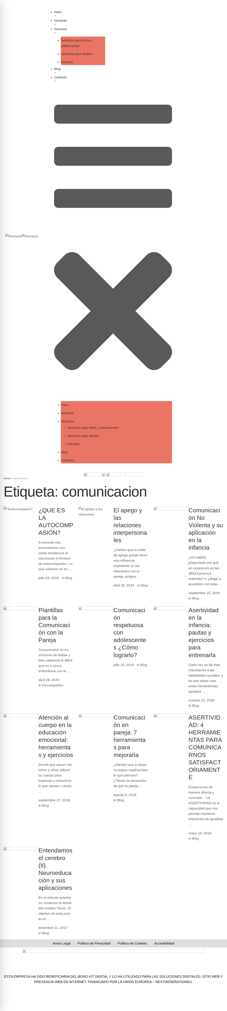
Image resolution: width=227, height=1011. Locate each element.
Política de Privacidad (94, 943)
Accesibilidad (164, 943)
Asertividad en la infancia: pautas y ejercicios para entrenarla (203, 632)
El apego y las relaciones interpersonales (130, 525)
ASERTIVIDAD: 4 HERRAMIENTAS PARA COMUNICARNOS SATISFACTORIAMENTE (205, 747)
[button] (113, 16)
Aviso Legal (62, 943)
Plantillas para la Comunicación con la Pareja (54, 625)
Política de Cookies (132, 943)
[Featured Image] (21, 609)
